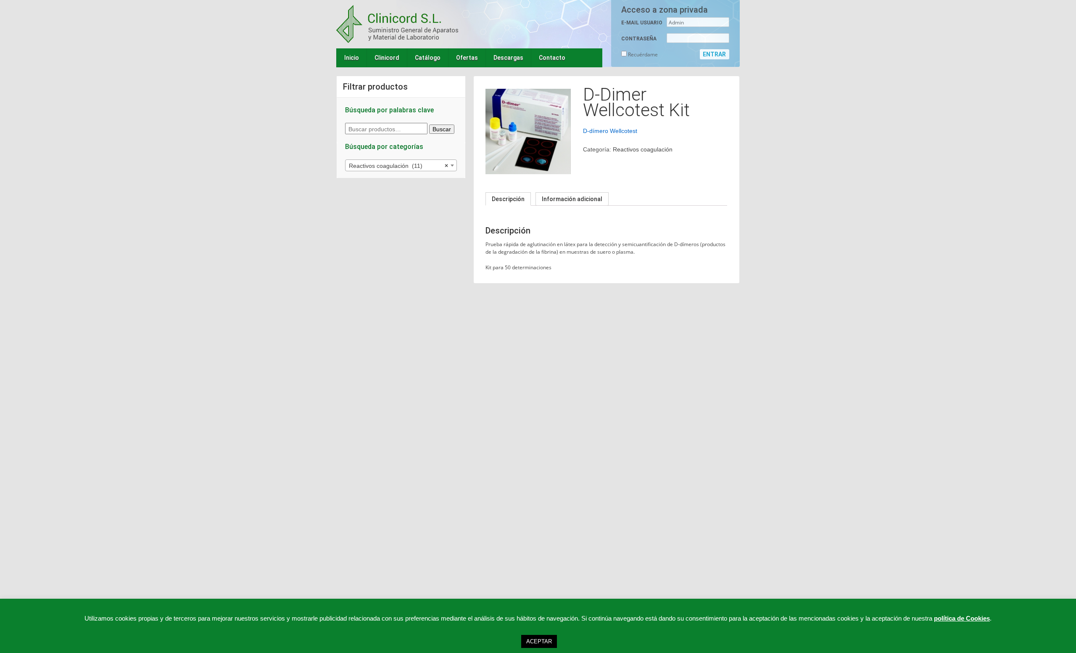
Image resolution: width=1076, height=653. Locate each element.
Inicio (351, 57)
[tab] (508, 199)
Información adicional (572, 199)
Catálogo (427, 57)
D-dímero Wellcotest (610, 130)
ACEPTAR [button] (539, 641)
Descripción (508, 199)
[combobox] (401, 165)
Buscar (442, 129)
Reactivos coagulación (642, 149)
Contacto (552, 57)
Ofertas (467, 57)
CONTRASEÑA (639, 39)
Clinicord (386, 57)
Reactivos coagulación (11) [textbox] (398, 165)
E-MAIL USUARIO (641, 23)
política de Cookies (962, 618)
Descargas (508, 57)
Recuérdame (642, 54)
